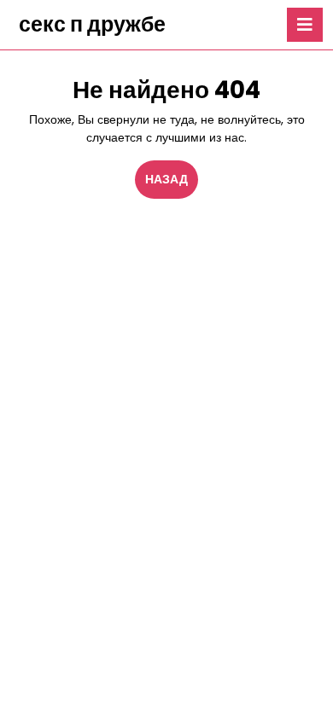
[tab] (305, 25)
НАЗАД (171, 179)
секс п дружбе (92, 24)
